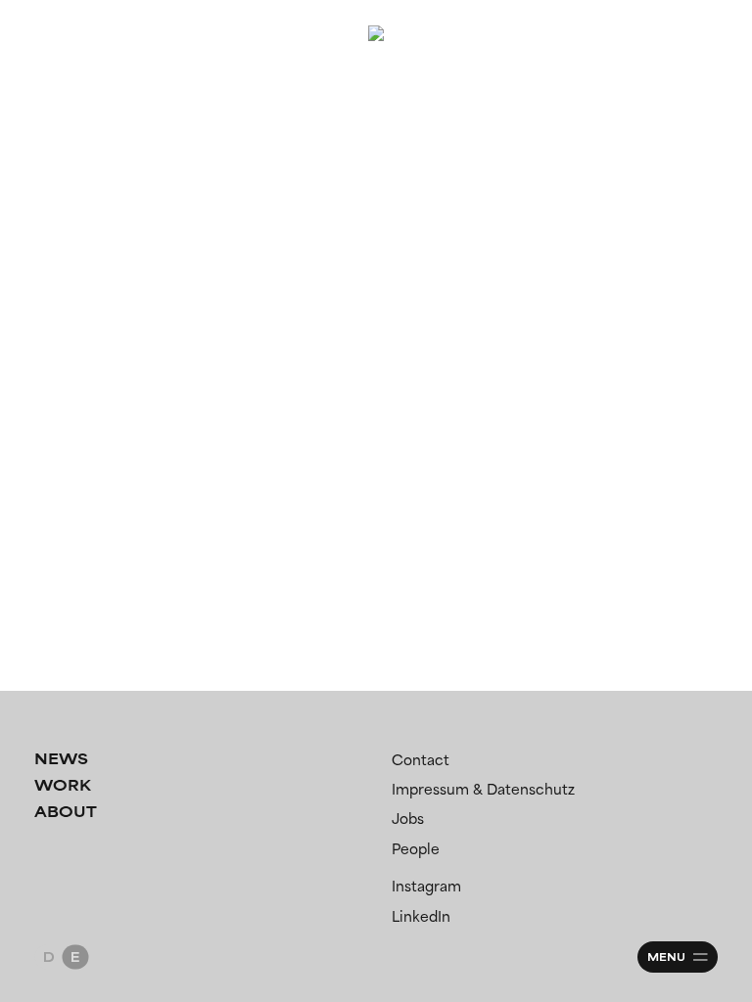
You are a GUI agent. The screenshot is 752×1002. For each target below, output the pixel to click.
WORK (62, 785)
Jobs (408, 818)
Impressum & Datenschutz (483, 789)
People (416, 849)
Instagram (426, 886)
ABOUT (65, 811)
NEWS (61, 759)
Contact (420, 760)
